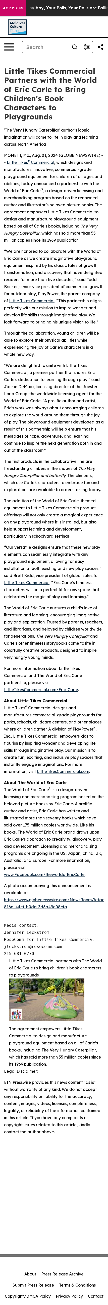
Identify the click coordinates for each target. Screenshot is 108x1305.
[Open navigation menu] (9, 47)
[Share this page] (100, 47)
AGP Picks (13, 8)
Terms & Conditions (77, 1285)
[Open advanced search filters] (87, 47)
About (30, 1273)
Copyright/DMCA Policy (28, 1296)
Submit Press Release (33, 1285)
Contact (95, 1296)
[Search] (75, 47)
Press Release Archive (62, 1273)
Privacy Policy (69, 1296)
